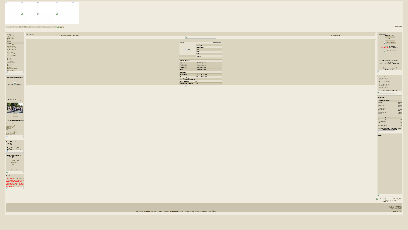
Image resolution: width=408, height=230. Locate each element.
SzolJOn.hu (14, 160)
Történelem (10, 35)
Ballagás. (15, 113)
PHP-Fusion (395, 210)
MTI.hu (14, 164)
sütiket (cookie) (19, 179)
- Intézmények (11, 46)
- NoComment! (11, 55)
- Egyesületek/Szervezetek (15, 48)
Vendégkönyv (11, 61)
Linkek (9, 66)
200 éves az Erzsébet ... (12, 129)
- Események (11, 51)
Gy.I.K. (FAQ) (11, 70)
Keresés (9, 67)
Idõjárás (9, 60)
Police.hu (14, 162)
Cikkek (9, 41)
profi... (388, 85)
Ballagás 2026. (10, 123)
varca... (388, 81)
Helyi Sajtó (10, 40)
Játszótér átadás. (10, 133)
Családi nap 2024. (10, 134)
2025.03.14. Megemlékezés (13, 131)
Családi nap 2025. (10, 126)
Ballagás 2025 (9, 127)
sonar (400, 211)
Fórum (9, 58)
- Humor (9, 57)
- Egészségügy (11, 49)
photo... (388, 78)
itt (393, 69)
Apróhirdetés (11, 63)
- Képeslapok (11, 54)
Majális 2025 (9, 128)
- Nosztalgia (10, 52)
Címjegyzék (10, 37)
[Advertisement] (393, 10)
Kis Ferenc (19, 149)
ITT (17, 184)
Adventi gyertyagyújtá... (12, 125)
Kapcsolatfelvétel (12, 69)
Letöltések (10, 64)
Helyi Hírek (10, 38)
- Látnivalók (10, 45)
